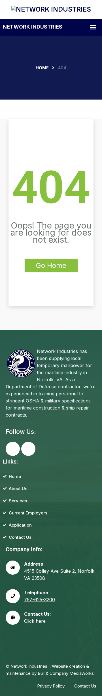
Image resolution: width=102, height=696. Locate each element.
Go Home (51, 265)
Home (42, 67)
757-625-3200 (39, 599)
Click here (35, 621)
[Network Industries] (51, 9)
